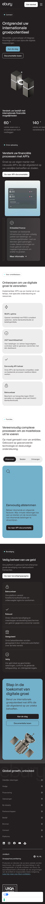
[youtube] (19, 843)
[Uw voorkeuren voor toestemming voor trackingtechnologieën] (4, 899)
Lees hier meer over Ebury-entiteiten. (16, 874)
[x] (14, 843)
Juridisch (5, 854)
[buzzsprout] (25, 843)
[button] (41, 4)
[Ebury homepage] (7, 4)
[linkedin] (3, 843)
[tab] (19, 239)
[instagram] (9, 843)
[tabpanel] (22, 198)
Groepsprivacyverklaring (11, 859)
